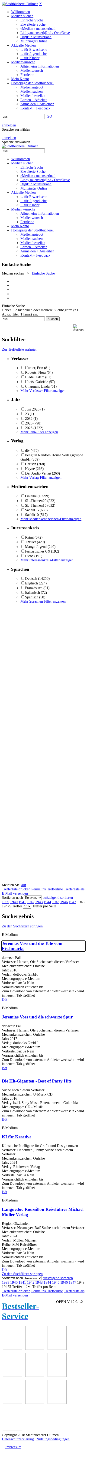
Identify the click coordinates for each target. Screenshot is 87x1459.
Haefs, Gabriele (36, 382)
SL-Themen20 (35, 501)
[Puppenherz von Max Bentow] (34, 1403)
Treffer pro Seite (44, 906)
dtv (27, 450)
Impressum (13, 1447)
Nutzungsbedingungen (53, 1439)
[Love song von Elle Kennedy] (12, 1376)
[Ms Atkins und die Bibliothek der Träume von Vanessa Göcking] (34, 1348)
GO (49, 116)
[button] (79, 328)
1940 (14, 902)
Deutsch (31, 578)
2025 (28, 428)
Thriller (30, 542)
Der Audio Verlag (38, 473)
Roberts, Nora (35, 372)
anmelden (9, 125)
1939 (5, 902)
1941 (22, 902)
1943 (39, 902)
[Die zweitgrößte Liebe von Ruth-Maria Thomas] (57, 1403)
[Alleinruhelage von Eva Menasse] (12, 1348)
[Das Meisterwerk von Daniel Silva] (57, 1376)
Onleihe (31, 496)
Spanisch (31, 597)
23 (27, 414)
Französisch (33, 588)
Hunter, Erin (34, 368)
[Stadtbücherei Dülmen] (20, 4)
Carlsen (30, 464)
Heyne (30, 469)
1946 (64, 902)
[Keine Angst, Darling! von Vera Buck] (34, 1376)
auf (23, 885)
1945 (55, 902)
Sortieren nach (12, 897)
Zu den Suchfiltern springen (22, 926)
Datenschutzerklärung (18, 1439)
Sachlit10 (32, 515)
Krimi (29, 537)
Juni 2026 (32, 409)
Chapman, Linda (37, 386)
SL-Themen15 (35, 505)
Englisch (31, 583)
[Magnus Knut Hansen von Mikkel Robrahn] (57, 1348)
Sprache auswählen (16, 129)
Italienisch (32, 592)
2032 (28, 419)
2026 (28, 423)
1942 (30, 902)
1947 (72, 902)
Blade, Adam (34, 377)
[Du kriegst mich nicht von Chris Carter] (12, 1403)
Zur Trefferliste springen (19, 349)
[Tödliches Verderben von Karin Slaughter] (12, 1430)
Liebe (29, 556)
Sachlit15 (32, 510)
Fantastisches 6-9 (37, 551)
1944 (47, 902)
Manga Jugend (36, 547)
